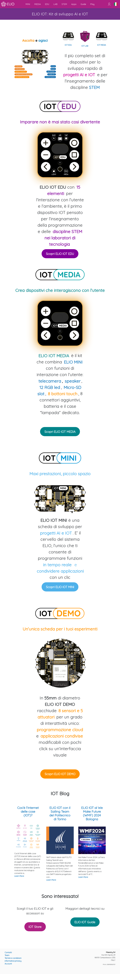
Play (92, 4)
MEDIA (37, 4)
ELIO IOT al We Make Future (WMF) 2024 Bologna (92, 813)
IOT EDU (68, 45)
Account (8, 963)
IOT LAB (85, 46)
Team (7, 955)
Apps (73, 4)
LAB (55, 4)
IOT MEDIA (101, 45)
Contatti (8, 952)
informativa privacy (13, 961)
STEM (64, 4)
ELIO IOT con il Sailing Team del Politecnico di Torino (59, 813)
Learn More (19, 876)
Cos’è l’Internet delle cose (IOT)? (28, 811)
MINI (28, 4)
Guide (83, 4)
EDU (47, 4)
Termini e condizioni (13, 958)
